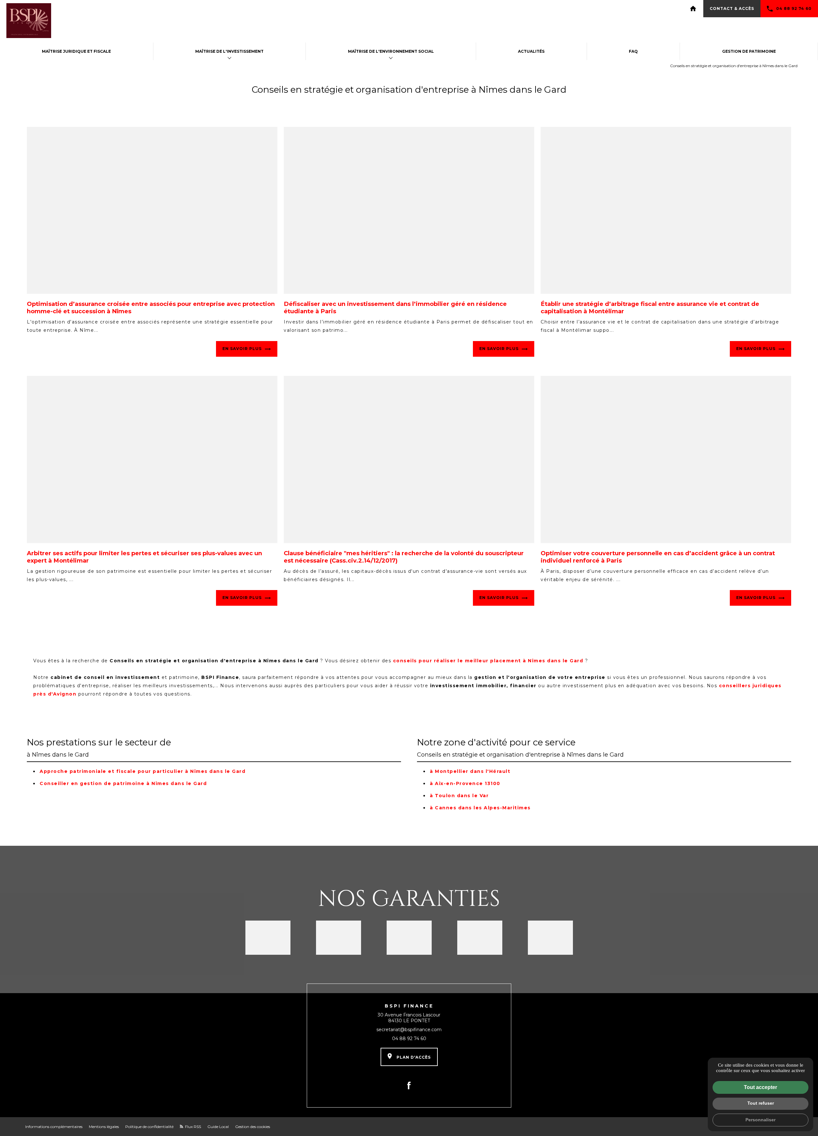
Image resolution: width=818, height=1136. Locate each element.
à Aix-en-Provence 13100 (465, 783)
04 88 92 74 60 (794, 8)
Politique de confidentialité (149, 1126)
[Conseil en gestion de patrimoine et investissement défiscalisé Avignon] (28, 21)
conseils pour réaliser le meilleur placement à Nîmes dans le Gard (488, 661)
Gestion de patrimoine (749, 51)
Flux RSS (192, 1126)
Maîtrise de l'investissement (229, 51)
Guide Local (218, 1126)
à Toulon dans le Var (459, 795)
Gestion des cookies (252, 1126)
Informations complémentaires (53, 1126)
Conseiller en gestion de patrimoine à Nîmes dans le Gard (123, 783)
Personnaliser (760, 1119)
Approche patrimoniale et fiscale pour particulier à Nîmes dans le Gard (142, 771)
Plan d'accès (413, 1057)
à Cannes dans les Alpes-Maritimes (480, 808)
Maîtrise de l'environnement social (391, 51)
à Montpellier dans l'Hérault (470, 771)
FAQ (633, 51)
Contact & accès (732, 8)
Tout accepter (760, 1087)
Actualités (531, 51)
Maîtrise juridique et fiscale (76, 51)
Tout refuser (760, 1103)
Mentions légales (104, 1126)
